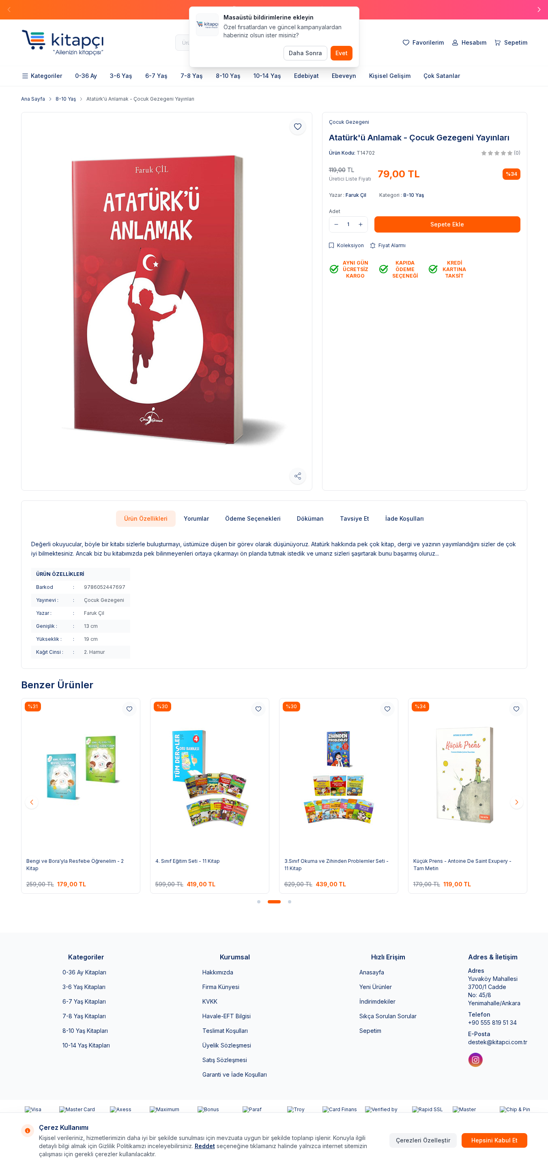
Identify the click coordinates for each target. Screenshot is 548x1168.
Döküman (310, 518)
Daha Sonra (305, 53)
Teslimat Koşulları (225, 1030)
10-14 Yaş (267, 75)
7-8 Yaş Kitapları (84, 1016)
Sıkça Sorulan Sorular (388, 1016)
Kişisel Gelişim (389, 75)
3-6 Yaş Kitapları (83, 986)
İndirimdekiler (377, 1001)
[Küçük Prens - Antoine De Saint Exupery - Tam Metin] (467, 775)
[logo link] (69, 42)
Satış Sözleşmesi (224, 1059)
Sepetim (370, 1030)
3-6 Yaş (121, 75)
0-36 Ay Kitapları (84, 972)
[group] (166, 301)
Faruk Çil (356, 195)
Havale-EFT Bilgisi (226, 1016)
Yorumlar (196, 518)
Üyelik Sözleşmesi (226, 1045)
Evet (341, 53)
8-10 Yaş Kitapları (85, 1030)
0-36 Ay (86, 75)
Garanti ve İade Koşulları (234, 1074)
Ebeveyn (344, 75)
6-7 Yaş (156, 75)
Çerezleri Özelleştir (423, 1140)
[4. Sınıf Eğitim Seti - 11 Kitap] (209, 775)
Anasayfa (371, 972)
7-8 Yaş (192, 75)
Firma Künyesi (220, 986)
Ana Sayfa (33, 99)
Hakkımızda (217, 972)
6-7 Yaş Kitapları (84, 1001)
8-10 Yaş (228, 75)
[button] (539, 10)
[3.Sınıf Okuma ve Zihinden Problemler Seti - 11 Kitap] (338, 775)
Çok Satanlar (441, 75)
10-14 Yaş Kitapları (86, 1045)
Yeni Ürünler (375, 986)
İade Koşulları (404, 518)
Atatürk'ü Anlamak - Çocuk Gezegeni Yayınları (140, 99)
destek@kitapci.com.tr (497, 1042)
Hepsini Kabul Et (494, 1140)
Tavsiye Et (354, 518)
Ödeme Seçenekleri (253, 518)
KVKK (209, 1001)
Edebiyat (306, 75)
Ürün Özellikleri (146, 518)
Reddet (205, 1145)
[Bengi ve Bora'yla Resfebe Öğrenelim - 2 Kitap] (80, 775)
